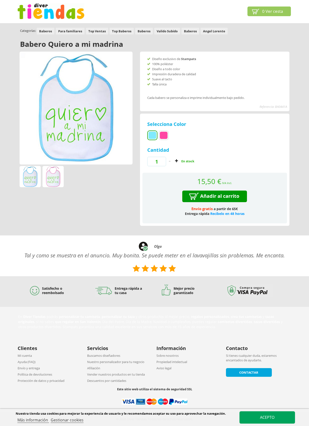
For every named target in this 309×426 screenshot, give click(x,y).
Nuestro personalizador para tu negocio (115, 362)
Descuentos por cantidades (106, 380)
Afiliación (93, 368)
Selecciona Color (167, 124)
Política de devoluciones (35, 374)
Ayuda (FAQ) (26, 362)
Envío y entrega (29, 368)
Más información (33, 420)
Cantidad (158, 150)
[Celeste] (152, 135)
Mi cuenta (25, 355)
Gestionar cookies (67, 420)
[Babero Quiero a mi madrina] (30, 176)
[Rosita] (164, 135)
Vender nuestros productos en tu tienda (116, 374)
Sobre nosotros (167, 355)
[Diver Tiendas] (51, 11)
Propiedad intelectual (171, 362)
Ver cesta (272, 11)
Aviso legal (163, 368)
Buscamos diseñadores (103, 355)
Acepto (267, 417)
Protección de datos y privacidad (41, 380)
